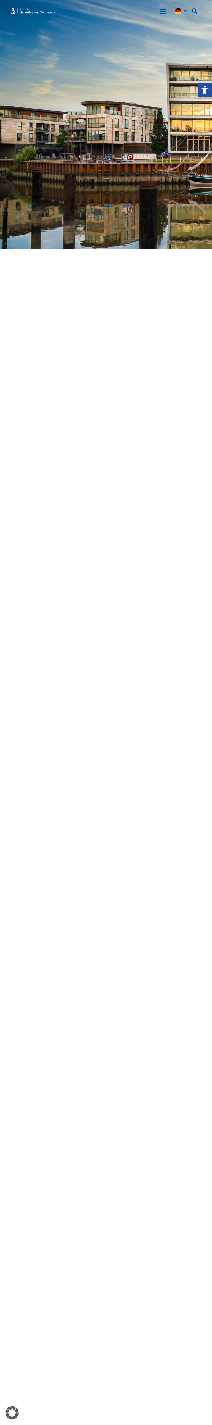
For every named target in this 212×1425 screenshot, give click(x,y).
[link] (205, 90)
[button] (163, 11)
